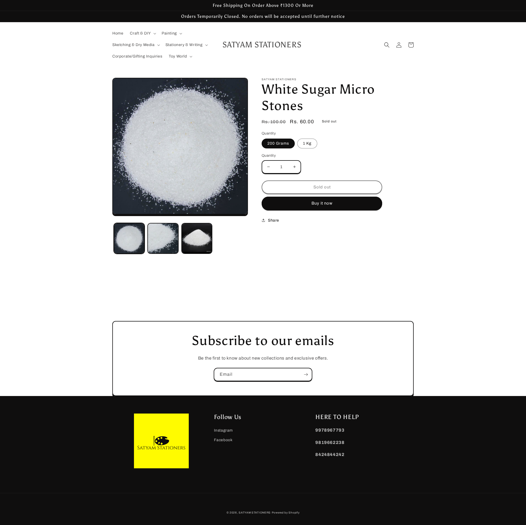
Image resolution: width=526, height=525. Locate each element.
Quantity (269, 155)
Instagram (223, 430)
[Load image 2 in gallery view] (162, 238)
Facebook (223, 440)
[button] (142, 33)
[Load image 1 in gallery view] (129, 238)
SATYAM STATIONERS (255, 512)
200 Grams (278, 143)
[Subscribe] (306, 374)
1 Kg (307, 143)
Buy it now (322, 203)
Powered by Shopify (286, 512)
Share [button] (273, 220)
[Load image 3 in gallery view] (196, 238)
